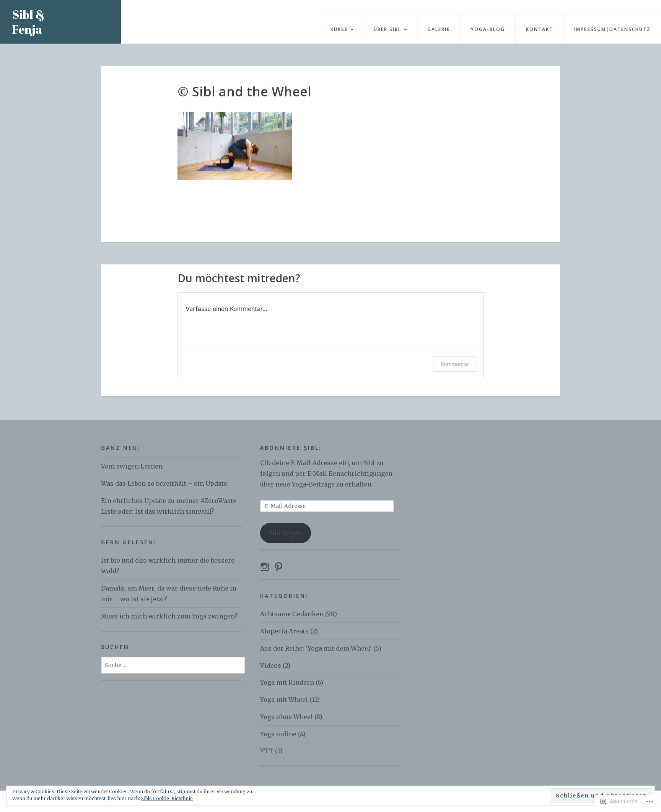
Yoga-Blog (488, 29)
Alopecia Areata (284, 631)
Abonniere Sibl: (291, 447)
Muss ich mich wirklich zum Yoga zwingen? (169, 616)
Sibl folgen (285, 533)
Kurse (339, 29)
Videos (270, 665)
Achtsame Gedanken (292, 614)
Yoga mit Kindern (287, 682)
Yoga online (278, 734)
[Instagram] (264, 566)
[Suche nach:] (173, 665)
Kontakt (539, 29)
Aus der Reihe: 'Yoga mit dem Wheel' (316, 648)
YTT (267, 751)
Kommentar (455, 364)
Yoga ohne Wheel (286, 717)
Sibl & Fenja (28, 22)
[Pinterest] (278, 566)
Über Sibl (387, 29)
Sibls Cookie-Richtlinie (167, 798)
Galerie (438, 29)
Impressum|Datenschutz (612, 29)
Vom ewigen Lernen (132, 466)
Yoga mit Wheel (284, 699)
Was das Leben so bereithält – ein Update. (165, 483)
